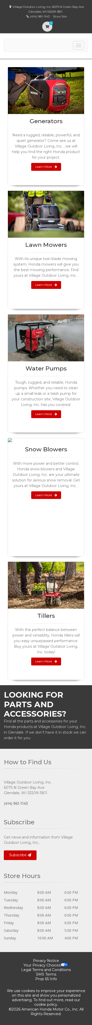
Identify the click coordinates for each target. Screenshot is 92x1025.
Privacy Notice (46, 960)
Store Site (60, 16)
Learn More (43, 167)
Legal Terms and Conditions (46, 969)
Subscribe (18, 855)
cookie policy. (46, 1004)
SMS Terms (46, 974)
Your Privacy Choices (42, 965)
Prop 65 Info (46, 979)
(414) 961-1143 (16, 803)
